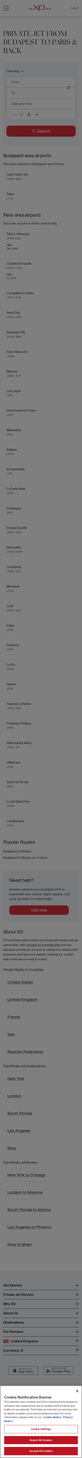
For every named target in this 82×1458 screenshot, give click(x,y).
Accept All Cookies (41, 1451)
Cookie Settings (41, 1429)
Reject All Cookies (41, 1440)
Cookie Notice (52, 1417)
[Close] (77, 1391)
